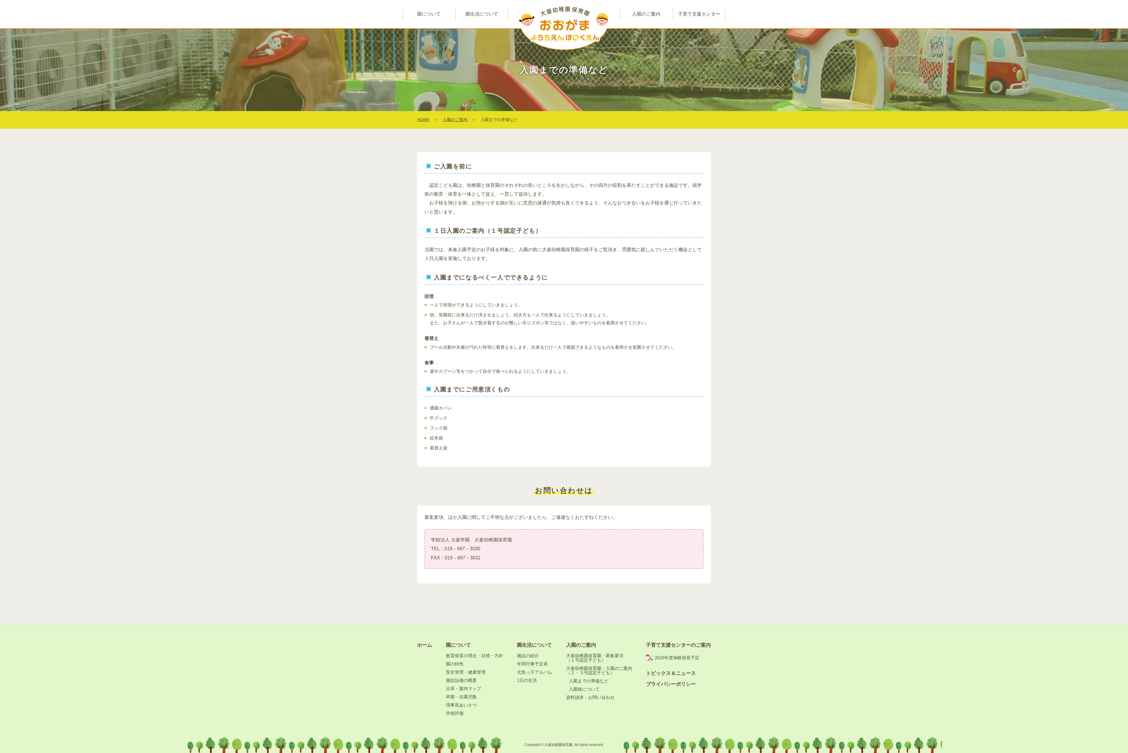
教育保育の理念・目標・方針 (474, 655)
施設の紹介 (528, 655)
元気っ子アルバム (534, 672)
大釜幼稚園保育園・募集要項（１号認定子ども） (594, 658)
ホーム (424, 645)
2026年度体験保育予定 (677, 657)
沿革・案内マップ (463, 688)
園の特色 (455, 663)
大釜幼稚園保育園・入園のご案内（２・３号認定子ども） (599, 670)
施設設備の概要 (461, 680)
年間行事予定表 (532, 663)
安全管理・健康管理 (466, 672)
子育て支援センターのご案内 (678, 645)
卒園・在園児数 (461, 696)
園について (458, 645)
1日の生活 (527, 680)
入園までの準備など (588, 680)
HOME (423, 120)
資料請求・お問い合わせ (590, 697)
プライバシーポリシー (671, 684)
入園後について (584, 689)
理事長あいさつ (461, 704)
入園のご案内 (455, 120)
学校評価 (455, 713)
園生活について (534, 645)
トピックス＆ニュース (671, 673)
